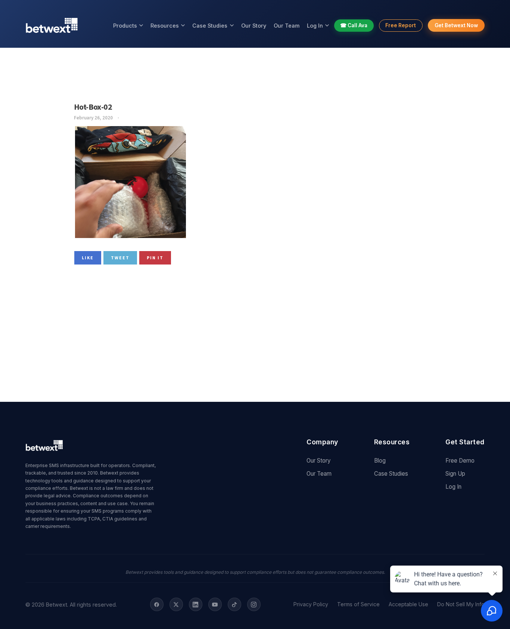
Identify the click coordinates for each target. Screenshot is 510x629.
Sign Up (455, 473)
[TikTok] (234, 604)
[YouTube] (215, 604)
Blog (380, 460)
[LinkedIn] (195, 604)
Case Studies (209, 25)
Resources (164, 25)
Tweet (120, 257)
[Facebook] (157, 604)
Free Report (400, 25)
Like (88, 257)
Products (125, 25)
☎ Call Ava (353, 25)
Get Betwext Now (456, 25)
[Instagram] (254, 604)
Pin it (155, 257)
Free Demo (460, 460)
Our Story (253, 25)
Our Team (286, 25)
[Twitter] (176, 604)
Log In (315, 25)
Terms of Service (358, 604)
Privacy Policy (310, 604)
